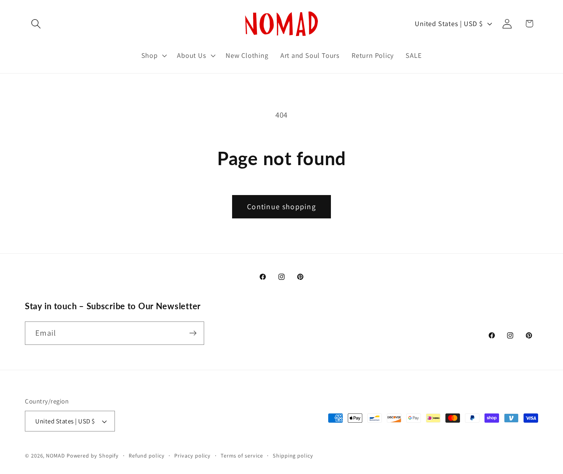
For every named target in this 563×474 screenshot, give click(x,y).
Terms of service (242, 455)
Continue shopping (281, 207)
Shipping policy (293, 455)
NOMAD (55, 455)
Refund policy (147, 455)
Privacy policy (192, 455)
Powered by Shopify (93, 455)
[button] (36, 23)
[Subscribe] (193, 333)
